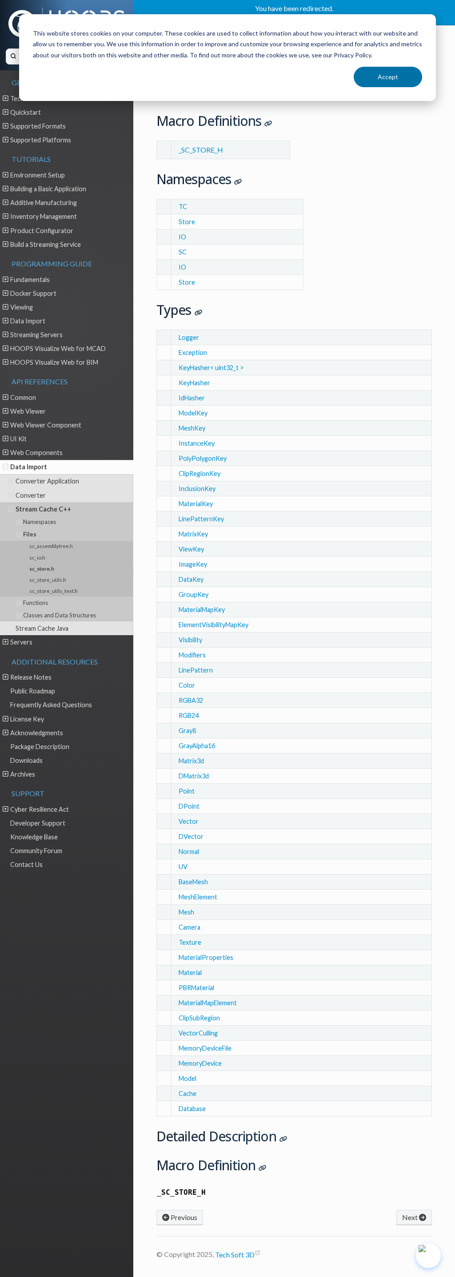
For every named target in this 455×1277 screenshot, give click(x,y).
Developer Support (37, 823)
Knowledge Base (34, 837)
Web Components (36, 452)
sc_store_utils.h (47, 579)
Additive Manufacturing (43, 202)
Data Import (27, 321)
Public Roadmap (32, 691)
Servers (21, 642)
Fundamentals (30, 279)
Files (29, 534)
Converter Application (47, 481)
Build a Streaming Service (45, 244)
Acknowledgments (36, 733)
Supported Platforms (40, 140)
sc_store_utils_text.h (53, 591)
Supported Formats (38, 126)
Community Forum (36, 850)
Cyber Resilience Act (39, 809)
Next (410, 1217)
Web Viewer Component (45, 425)
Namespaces (39, 521)
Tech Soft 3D (235, 1254)
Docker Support (33, 293)
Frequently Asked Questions (51, 705)
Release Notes (31, 677)
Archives (22, 774)
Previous (183, 1217)
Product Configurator (41, 230)
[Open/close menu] (5, 98)
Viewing (21, 307)
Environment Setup (37, 175)
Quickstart (25, 112)
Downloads (26, 760)
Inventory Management (43, 216)
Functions (35, 602)
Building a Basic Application (48, 189)
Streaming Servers (36, 334)
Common (23, 397)
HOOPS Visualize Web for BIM (54, 362)
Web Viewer (28, 411)
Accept (388, 77)
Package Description (39, 746)
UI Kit (18, 439)
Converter (31, 495)
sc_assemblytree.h (51, 546)
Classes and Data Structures (59, 615)
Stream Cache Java (42, 628)
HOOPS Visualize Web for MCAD (58, 348)
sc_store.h (41, 568)
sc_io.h (37, 557)
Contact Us (26, 864)
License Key (27, 719)
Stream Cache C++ (43, 509)
